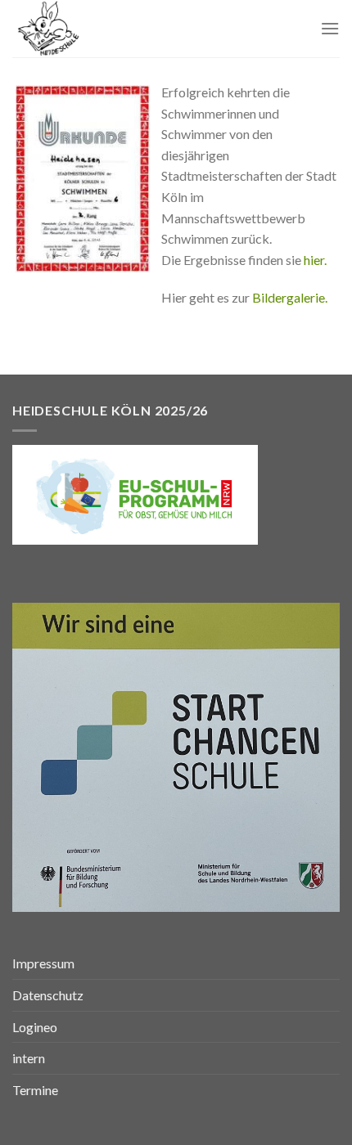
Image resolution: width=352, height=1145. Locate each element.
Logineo (34, 1027)
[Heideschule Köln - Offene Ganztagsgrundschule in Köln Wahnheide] (95, 28)
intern (28, 1058)
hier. (315, 259)
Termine (35, 1090)
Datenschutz (47, 995)
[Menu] (330, 28)
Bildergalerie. (289, 297)
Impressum (43, 963)
